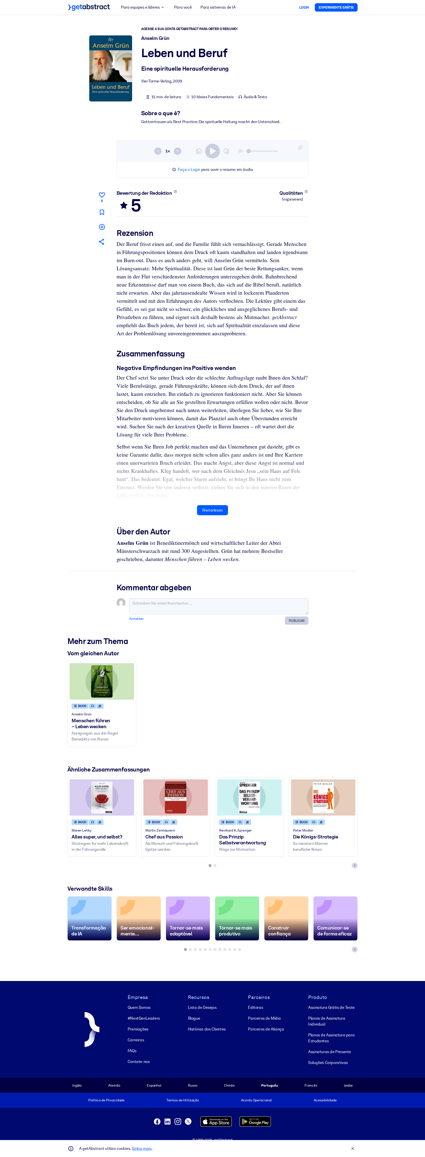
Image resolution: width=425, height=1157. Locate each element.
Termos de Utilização (183, 1100)
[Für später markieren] (102, 212)
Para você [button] (183, 7)
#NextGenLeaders (144, 1018)
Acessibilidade (325, 1100)
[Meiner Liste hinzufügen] (102, 227)
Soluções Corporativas (328, 1062)
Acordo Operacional (256, 1100)
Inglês (77, 1085)
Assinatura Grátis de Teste (331, 1007)
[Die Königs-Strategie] (323, 797)
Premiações (138, 1029)
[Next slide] (355, 865)
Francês (310, 1085)
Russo (192, 1085)
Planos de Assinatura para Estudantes (331, 1038)
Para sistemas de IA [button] (217, 7)
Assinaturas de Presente (329, 1051)
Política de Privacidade (106, 1100)
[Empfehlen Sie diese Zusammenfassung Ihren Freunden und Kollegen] (102, 241)
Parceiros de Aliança (266, 1029)
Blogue (194, 1018)
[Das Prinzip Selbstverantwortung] (249, 797)
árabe (348, 1085)
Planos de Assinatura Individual (326, 1021)
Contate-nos (139, 1061)
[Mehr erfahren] (175, 191)
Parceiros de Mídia (264, 1018)
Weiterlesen (212, 510)
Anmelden (136, 619)
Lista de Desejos (202, 1007)
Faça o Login (189, 169)
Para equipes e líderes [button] (140, 7)
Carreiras (136, 1040)
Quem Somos (139, 1007)
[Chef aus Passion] (175, 797)
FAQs (132, 1050)
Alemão (114, 1085)
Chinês (229, 1085)
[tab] (210, 865)
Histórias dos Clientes (207, 1029)
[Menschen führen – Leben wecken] (102, 681)
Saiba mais (142, 1148)
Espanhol (154, 1085)
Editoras (255, 1007)
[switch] (212, 151)
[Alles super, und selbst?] (102, 797)
